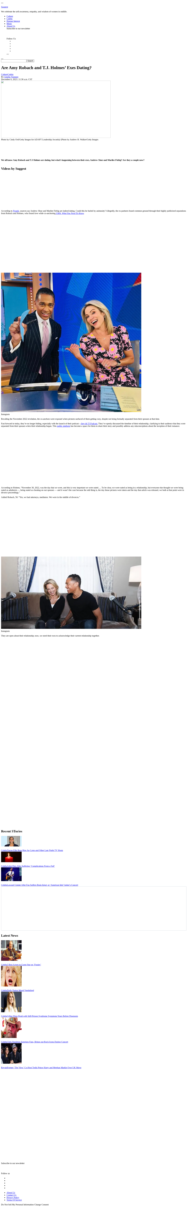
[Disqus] (93, 673)
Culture (4, 74)
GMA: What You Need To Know (69, 213)
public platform (63, 426)
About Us (11, 1192)
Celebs (10, 74)
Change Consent (41, 1204)
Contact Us (11, 1195)
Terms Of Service (14, 1200)
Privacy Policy (13, 1197)
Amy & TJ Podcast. (89, 423)
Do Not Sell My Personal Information (17, 1204)
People (16, 211)
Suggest (4, 7)
